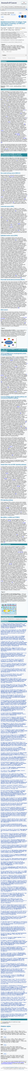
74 (12, 582)
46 (26, 428)
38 (1, 375)
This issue (13, 14)
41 (8, 387)
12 (15, 133)
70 (17, 534)
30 (18, 307)
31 (2, 318)
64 (19, 486)
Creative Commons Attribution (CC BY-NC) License (13, 1062)
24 (18, 223)
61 (13, 479)
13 (23, 138)
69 (24, 522)
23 (7, 220)
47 (11, 446)
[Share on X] (22, 16)
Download (4, 57)
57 (7, 473)
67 (8, 520)
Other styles (9, 51)
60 (6, 478)
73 (2, 581)
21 (11, 176)
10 (9, 121)
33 (4, 318)
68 (10, 520)
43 (17, 406)
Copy (3, 51)
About (6, 6)
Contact (2, 9)
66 (8, 507)
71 (23, 536)
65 (15, 493)
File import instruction (11, 57)
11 (1, 130)
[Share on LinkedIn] (25, 16)
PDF (20, 13)
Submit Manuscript (18, 6)
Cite (2, 17)
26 (19, 223)
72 (4, 542)
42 (15, 391)
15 (2, 130)
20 (1, 142)
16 (17, 133)
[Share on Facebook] (20, 16)
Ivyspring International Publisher (11, 1067)
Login (24, 6)
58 (5, 478)
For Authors (11, 6)
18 (18, 133)
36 (12, 360)
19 (25, 138)
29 (15, 275)
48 (8, 448)
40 (1, 381)
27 (10, 226)
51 (6, 473)
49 (12, 455)
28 (11, 226)
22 (12, 176)
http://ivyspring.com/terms (6, 1063)
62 (14, 479)
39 (2, 375)
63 (17, 486)
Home (2, 6)
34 (10, 360)
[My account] (26, 9)
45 (18, 406)
